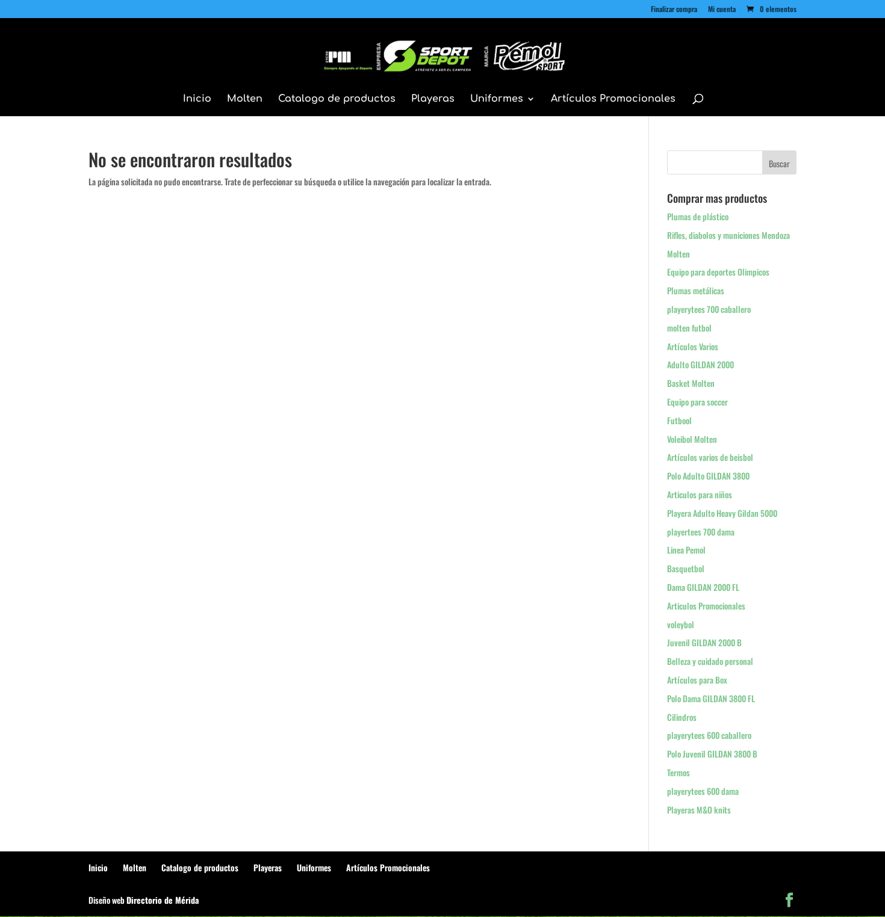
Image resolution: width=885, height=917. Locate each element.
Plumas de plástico (697, 216)
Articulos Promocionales (706, 605)
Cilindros (682, 717)
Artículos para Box (697, 679)
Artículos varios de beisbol (710, 457)
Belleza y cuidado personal (710, 661)
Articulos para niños (699, 494)
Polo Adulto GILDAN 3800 (708, 475)
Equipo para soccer (697, 401)
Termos (678, 772)
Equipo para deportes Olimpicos (718, 271)
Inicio (197, 99)
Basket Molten (691, 383)
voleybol (680, 624)
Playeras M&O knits (699, 809)
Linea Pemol (686, 549)
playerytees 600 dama (703, 791)
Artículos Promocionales (613, 99)
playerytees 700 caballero (709, 309)
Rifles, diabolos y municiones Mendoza (728, 235)
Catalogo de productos (337, 99)
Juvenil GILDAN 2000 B (704, 642)
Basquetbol (685, 568)
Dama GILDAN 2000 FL (703, 587)
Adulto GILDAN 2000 (700, 364)
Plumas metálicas (695, 290)
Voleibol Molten (692, 439)
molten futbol (689, 327)
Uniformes (496, 99)
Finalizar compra (674, 9)
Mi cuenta (722, 9)
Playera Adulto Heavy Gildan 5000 (722, 513)
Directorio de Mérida (162, 900)
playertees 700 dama (700, 531)
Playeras (433, 99)
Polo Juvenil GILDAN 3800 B (712, 753)
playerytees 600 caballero (709, 735)
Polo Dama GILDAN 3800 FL (711, 698)
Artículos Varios (692, 346)
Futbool (679, 420)
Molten (244, 99)
